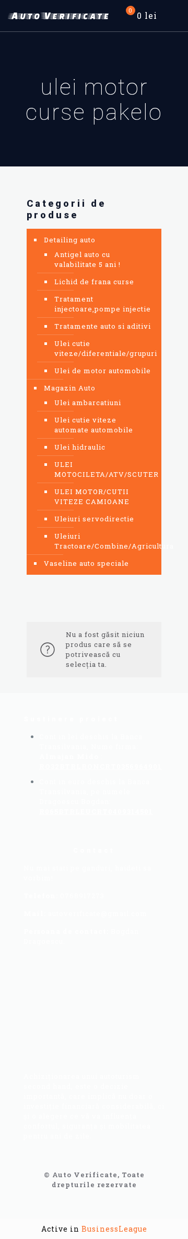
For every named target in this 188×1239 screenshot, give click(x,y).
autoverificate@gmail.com (97, 913)
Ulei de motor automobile (102, 370)
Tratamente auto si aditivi (102, 326)
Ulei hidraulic (79, 447)
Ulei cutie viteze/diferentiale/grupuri (102, 348)
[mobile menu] (174, 16)
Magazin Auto (70, 388)
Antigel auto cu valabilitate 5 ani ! (87, 259)
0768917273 (82, 895)
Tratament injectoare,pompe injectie (102, 304)
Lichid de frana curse (94, 281)
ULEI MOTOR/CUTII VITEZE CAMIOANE (92, 496)
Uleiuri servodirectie (94, 518)
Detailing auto (70, 239)
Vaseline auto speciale (86, 563)
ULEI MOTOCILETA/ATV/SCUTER (102, 469)
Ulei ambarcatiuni (87, 402)
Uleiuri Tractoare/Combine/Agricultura (102, 541)
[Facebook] (55, 988)
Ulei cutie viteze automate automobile (93, 424)
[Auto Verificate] (60, 16)
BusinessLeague (114, 1229)
